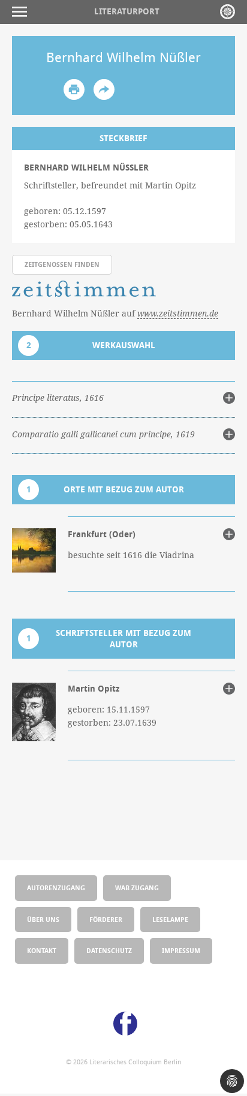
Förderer (105, 919)
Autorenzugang (56, 887)
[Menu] (22, 11)
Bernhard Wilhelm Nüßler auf (115, 313)
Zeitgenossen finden (62, 264)
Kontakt (41, 950)
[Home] (227, 11)
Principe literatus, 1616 (58, 398)
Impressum (181, 950)
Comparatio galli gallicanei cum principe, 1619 (103, 434)
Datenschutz (109, 950)
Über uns (43, 919)
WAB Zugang (137, 887)
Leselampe (170, 919)
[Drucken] (74, 89)
